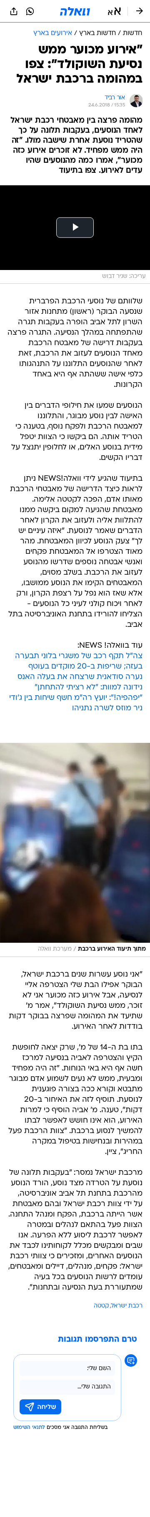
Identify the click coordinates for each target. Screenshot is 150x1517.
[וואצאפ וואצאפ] (30, 11)
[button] (114, 11)
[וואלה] (75, 11)
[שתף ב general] (13, 11)
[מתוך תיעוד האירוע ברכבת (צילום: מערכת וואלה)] (75, 850)
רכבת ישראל (126, 1306)
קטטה (101, 1306)
